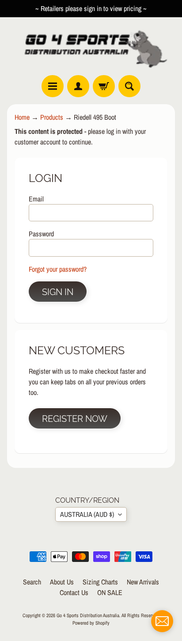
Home (22, 117)
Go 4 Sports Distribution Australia (88, 615)
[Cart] (104, 86)
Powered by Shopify (91, 622)
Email (36, 199)
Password (41, 234)
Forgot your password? (58, 269)
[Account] (78, 86)
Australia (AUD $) (87, 514)
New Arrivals (143, 582)
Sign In (57, 292)
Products (51, 117)
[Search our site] (129, 86)
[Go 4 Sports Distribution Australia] (91, 46)
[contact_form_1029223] (162, 621)
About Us (62, 582)
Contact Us (74, 592)
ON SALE (109, 592)
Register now (74, 418)
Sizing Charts (100, 582)
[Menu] (53, 86)
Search (32, 582)
